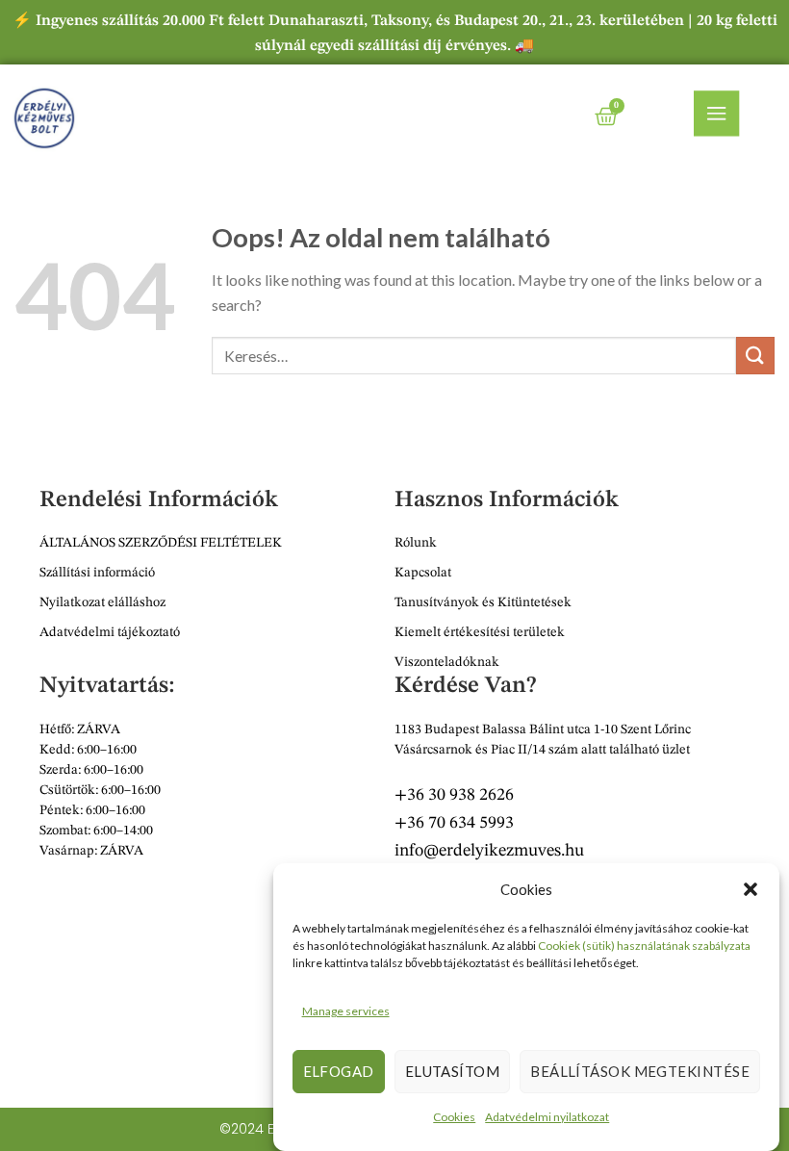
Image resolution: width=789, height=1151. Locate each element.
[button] (750, 889)
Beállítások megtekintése (640, 1071)
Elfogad (338, 1071)
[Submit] (755, 355)
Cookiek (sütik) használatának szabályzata (644, 945)
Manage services (346, 1011)
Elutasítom (452, 1071)
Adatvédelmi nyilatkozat (547, 1117)
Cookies (454, 1117)
